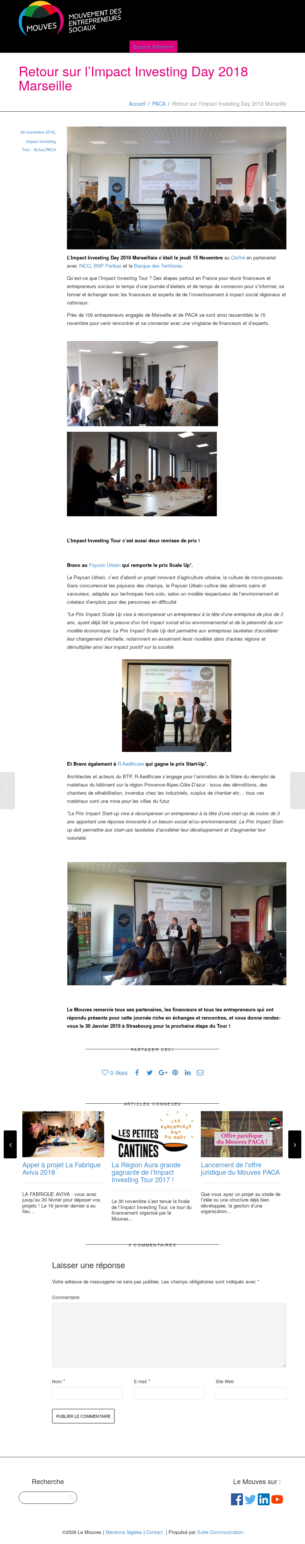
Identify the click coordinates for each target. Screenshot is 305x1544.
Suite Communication (220, 1531)
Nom (57, 1381)
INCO (85, 265)
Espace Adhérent (153, 46)
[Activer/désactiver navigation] (278, 19)
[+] (63, 1134)
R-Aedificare (131, 763)
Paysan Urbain (105, 564)
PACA (159, 103)
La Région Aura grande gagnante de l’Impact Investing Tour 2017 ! (146, 1171)
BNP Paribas (108, 265)
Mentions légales (124, 1531)
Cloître (238, 257)
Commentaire (66, 1297)
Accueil (137, 103)
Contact (154, 1531)
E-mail (140, 1381)
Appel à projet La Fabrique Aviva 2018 (61, 1168)
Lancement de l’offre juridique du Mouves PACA (240, 1168)
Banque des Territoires (158, 265)
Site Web (225, 1381)
